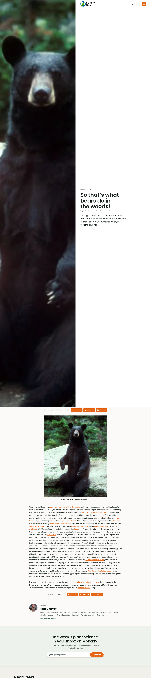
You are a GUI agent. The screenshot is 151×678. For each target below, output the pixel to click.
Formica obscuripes (36, 526)
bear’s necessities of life (94, 560)
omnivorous (66, 524)
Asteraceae (117, 521)
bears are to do (60, 507)
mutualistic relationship (80, 526)
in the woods (75, 507)
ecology (102, 515)
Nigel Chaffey (85, 211)
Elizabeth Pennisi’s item (87, 582)
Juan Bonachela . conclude (99, 571)
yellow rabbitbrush (69, 521)
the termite (39, 568)
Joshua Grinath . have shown (93, 512)
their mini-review (84, 588)
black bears (54, 524)
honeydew (78, 529)
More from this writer (49, 618)
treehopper (33, 529)
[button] (144, 4)
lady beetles (51, 535)
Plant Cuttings (86, 189)
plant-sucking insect (102, 526)
